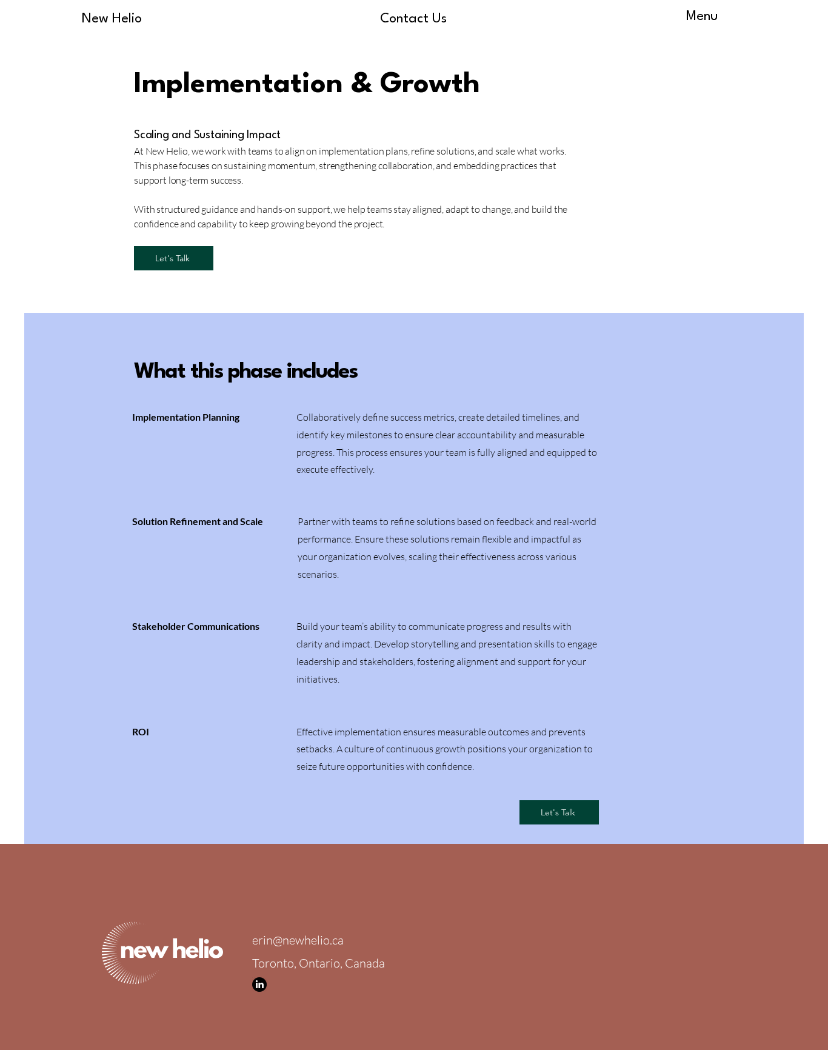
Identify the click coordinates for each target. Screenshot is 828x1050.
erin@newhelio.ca (298, 940)
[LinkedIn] (259, 984)
